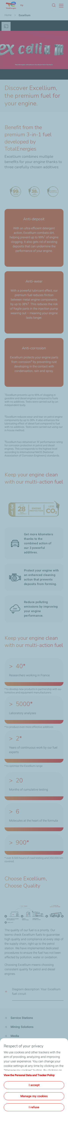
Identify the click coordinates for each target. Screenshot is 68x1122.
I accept (34, 1085)
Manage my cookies (34, 1096)
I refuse (34, 1107)
